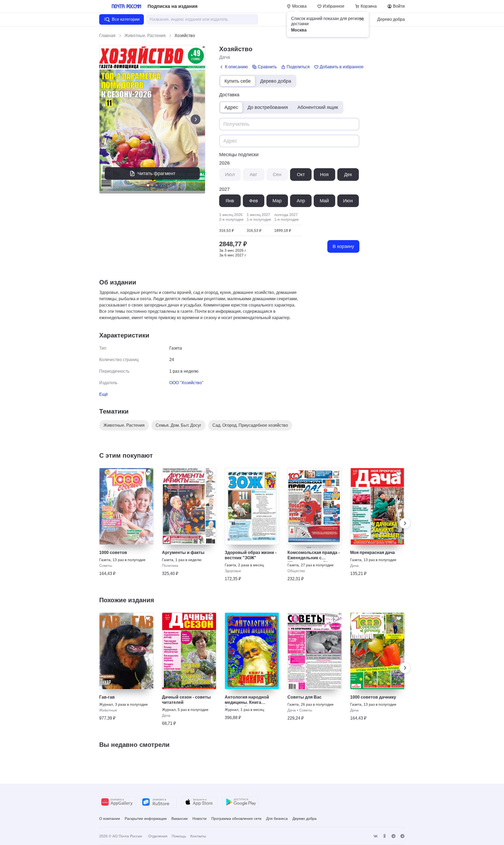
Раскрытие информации (146, 818)
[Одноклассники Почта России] (384, 836)
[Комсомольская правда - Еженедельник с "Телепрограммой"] (314, 506)
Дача (224, 57)
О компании (109, 818)
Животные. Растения (145, 35)
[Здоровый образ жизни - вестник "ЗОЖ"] (252, 506)
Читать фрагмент (156, 173)
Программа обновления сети (236, 818)
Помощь (179, 836)
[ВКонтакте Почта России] (375, 836)
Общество (296, 571)
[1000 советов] (126, 506)
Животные (108, 710)
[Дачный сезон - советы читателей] (189, 650)
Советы (105, 565)
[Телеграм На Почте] (393, 836)
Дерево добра (391, 19)
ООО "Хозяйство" (186, 383)
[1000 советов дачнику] (377, 650)
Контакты (198, 836)
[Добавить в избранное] (148, 473)
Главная (107, 35)
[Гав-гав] (126, 650)
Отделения (157, 836)
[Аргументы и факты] (189, 506)
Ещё (103, 394)
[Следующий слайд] (195, 119)
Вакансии (179, 818)
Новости (199, 818)
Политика (170, 565)
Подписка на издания (173, 6)
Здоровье (233, 571)
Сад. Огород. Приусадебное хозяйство (250, 425)
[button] (361, 19)
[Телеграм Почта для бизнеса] (402, 836)
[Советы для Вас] (314, 650)
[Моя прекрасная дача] (377, 506)
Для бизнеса (277, 818)
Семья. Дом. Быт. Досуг (178, 425)
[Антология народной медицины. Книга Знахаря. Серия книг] (252, 650)
